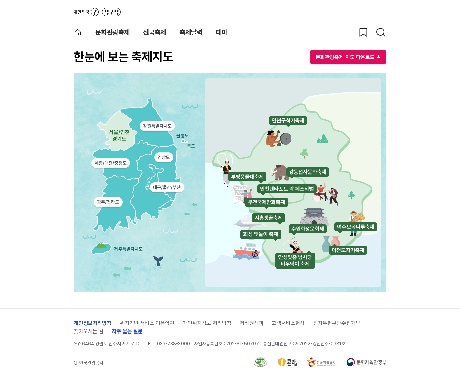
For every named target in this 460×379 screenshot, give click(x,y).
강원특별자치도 (157, 126)
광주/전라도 (108, 202)
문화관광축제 (112, 32)
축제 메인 (78, 32)
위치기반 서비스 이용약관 (147, 323)
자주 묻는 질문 (127, 331)
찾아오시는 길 (88, 331)
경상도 (164, 157)
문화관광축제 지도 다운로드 (345, 57)
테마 (221, 32)
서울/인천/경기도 (110, 134)
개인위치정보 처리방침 (207, 323)
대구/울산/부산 (167, 187)
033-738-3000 (173, 343)
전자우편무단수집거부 (336, 323)
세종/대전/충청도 (110, 163)
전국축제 (154, 32)
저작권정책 (251, 323)
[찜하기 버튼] (363, 32)
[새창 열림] (260, 365)
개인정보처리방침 (92, 323)
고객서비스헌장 (288, 323)
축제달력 (190, 32)
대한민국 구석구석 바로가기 (97, 12)
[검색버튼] (380, 32)
